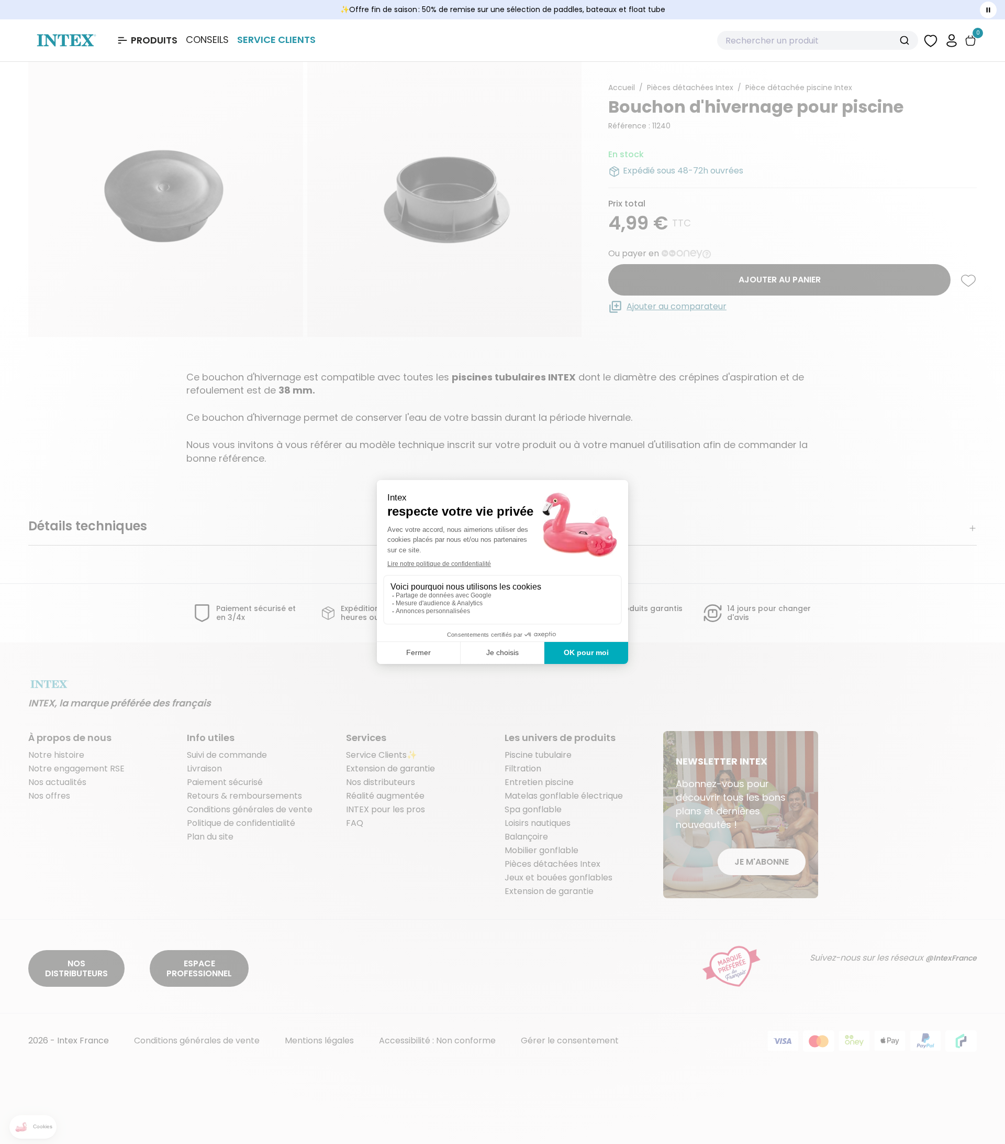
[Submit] (906, 40)
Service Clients (276, 39)
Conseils (207, 40)
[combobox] (817, 40)
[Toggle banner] (988, 10)
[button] (951, 40)
